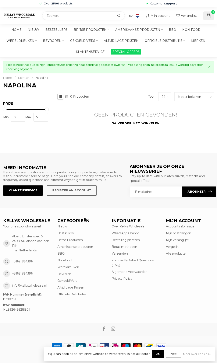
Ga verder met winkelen (135, 123)
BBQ (172, 30)
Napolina (42, 77)
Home (16, 30)
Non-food (191, 30)
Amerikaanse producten (137, 30)
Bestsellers (56, 30)
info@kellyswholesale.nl (29, 285)
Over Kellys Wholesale (128, 226)
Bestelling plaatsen (126, 240)
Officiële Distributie (163, 41)
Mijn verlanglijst (177, 240)
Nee (173, 354)
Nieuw (33, 30)
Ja (158, 354)
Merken (198, 41)
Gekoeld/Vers (82, 41)
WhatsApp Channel (126, 233)
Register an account (71, 190)
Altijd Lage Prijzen (121, 41)
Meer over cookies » (197, 354)
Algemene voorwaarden (129, 272)
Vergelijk (172, 247)
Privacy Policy (122, 278)
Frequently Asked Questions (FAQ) (133, 262)
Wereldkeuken (20, 41)
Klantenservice (90, 52)
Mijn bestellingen (178, 233)
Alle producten (177, 253)
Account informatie (180, 226)
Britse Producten (90, 30)
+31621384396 (22, 261)
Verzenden (120, 253)
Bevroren (52, 41)
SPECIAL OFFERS (126, 52)
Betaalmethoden (124, 247)
